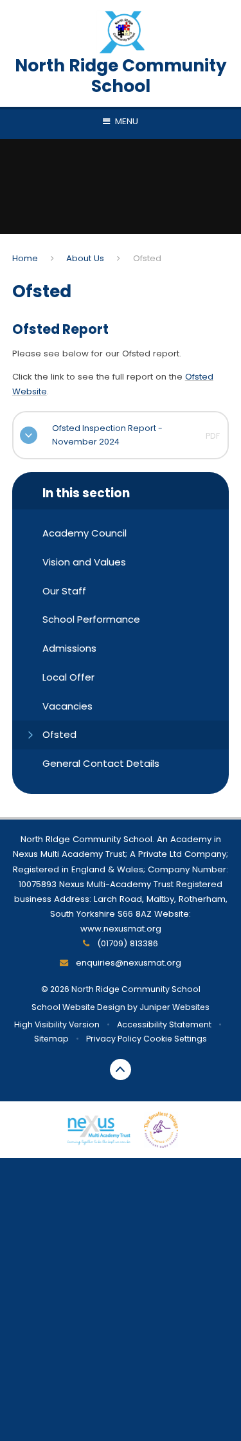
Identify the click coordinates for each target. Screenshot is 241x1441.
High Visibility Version (57, 1024)
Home (25, 258)
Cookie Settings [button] (175, 1038)
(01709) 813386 (125, 943)
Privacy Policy (113, 1038)
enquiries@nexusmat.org (127, 963)
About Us (85, 258)
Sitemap (51, 1038)
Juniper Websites (174, 1007)
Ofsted (147, 258)
